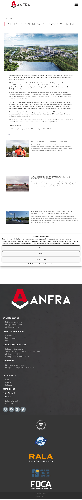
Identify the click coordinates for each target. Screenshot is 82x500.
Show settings (41, 259)
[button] (76, 4)
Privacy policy (41, 493)
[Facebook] (11, 409)
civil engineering (11, 318)
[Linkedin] (17, 409)
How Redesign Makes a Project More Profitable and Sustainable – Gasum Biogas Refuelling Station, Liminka (53, 212)
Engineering (9, 361)
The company (9, 393)
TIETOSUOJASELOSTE (45, 263)
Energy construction (13, 331)
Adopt (41, 248)
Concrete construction (14, 345)
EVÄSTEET (32, 263)
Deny (41, 253)
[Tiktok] (23, 409)
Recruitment (9, 389)
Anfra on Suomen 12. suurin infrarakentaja (49, 141)
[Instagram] (5, 409)
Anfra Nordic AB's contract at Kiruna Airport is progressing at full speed (50, 178)
